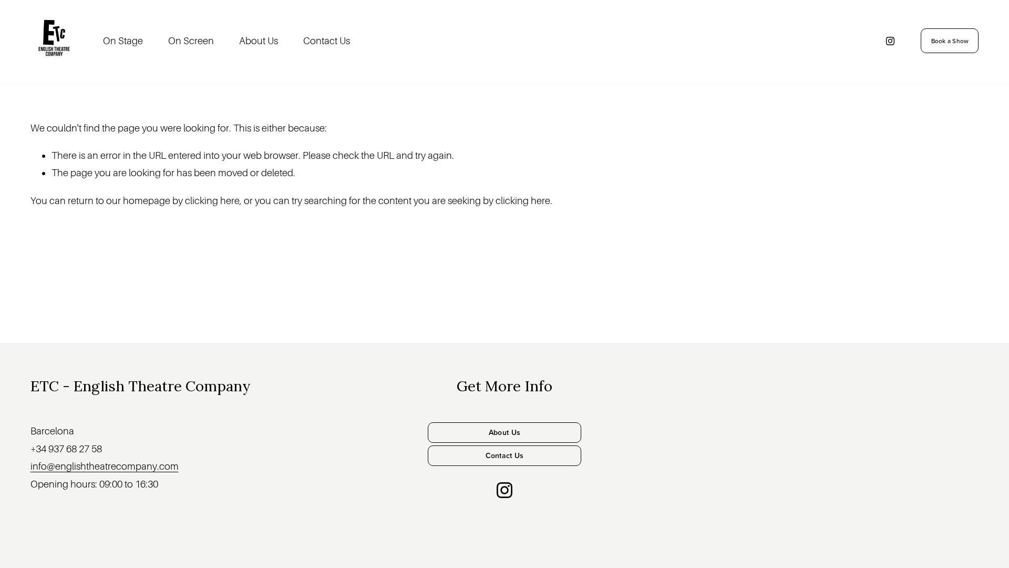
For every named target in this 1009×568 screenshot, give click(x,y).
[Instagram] (890, 41)
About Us (258, 40)
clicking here (212, 200)
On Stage (123, 40)
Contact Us (326, 40)
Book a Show (950, 40)
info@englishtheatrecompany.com (104, 466)
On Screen (191, 40)
